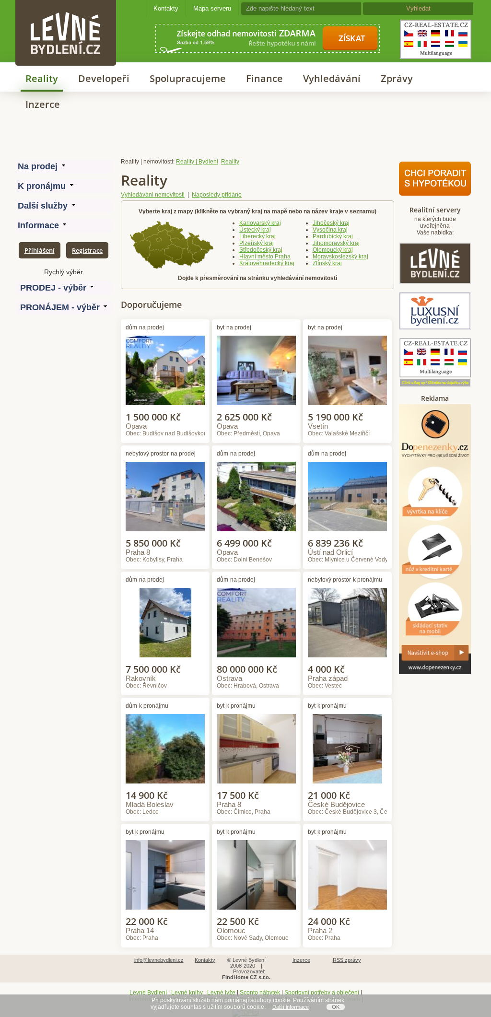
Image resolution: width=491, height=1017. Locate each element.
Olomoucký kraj (333, 249)
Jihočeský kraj (331, 223)
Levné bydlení (65, 16)
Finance (264, 78)
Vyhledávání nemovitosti (153, 194)
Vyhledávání (332, 78)
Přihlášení (39, 250)
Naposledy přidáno (217, 194)
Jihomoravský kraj (336, 243)
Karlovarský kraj (260, 223)
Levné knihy (187, 992)
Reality (41, 78)
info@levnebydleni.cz (159, 960)
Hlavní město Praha (265, 256)
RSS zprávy (347, 960)
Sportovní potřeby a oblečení (321, 992)
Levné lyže (221, 992)
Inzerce (42, 104)
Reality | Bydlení (197, 161)
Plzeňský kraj (256, 243)
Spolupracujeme (188, 78)
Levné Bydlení (148, 992)
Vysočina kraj (330, 229)
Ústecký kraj (255, 229)
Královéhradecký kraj (266, 263)
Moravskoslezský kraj (340, 256)
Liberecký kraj (257, 236)
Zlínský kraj (327, 263)
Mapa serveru (212, 8)
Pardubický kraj (333, 236)
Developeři (103, 78)
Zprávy (397, 78)
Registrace (87, 250)
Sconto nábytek (260, 992)
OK (335, 1007)
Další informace (290, 1007)
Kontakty (165, 8)
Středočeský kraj (260, 249)
